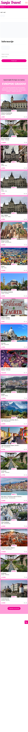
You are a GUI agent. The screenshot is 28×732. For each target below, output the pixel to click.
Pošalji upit (14, 60)
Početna (2, 6)
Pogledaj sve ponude (14, 608)
